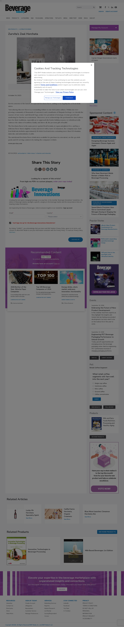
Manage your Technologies (53, 98)
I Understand (69, 98)
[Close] (91, 65)
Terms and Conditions (48, 85)
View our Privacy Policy (65, 92)
